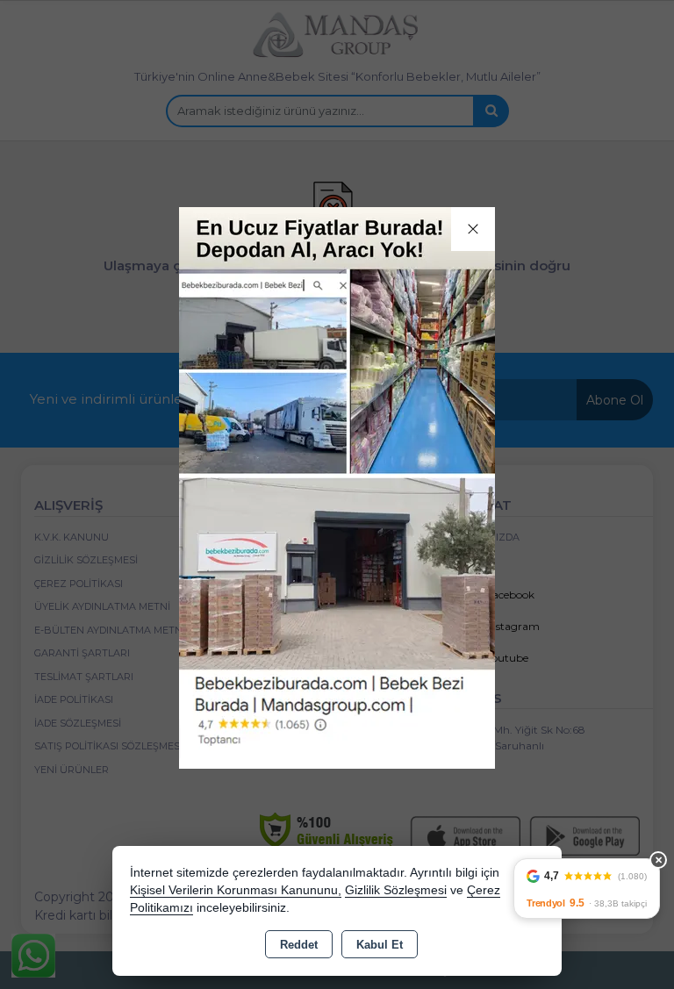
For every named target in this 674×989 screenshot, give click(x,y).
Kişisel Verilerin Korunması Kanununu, (235, 890)
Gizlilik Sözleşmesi (396, 890)
